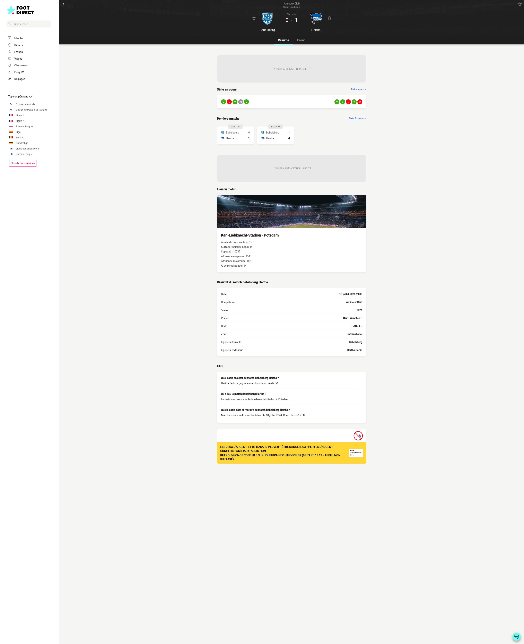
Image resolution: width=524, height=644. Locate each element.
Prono (301, 40)
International (355, 334)
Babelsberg (355, 342)
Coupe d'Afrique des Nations (31, 110)
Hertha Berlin (354, 350)
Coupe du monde (25, 104)
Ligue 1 (20, 115)
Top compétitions (18, 96)
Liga (18, 132)
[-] (517, 637)
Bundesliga (22, 143)
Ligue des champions (28, 148)
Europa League (24, 154)
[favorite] (520, 4)
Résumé (283, 40)
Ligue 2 (20, 121)
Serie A (20, 137)
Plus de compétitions (23, 163)
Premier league (24, 126)
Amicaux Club (354, 302)
